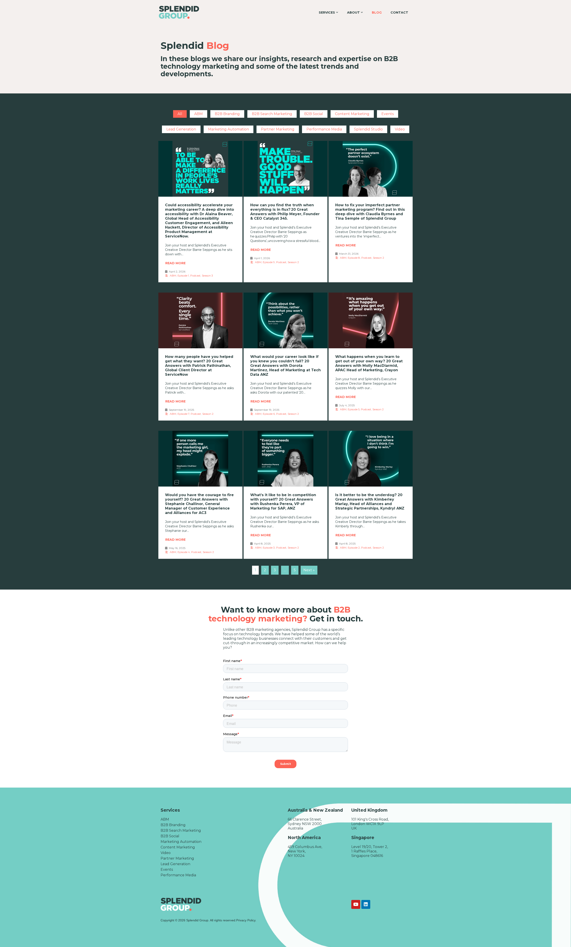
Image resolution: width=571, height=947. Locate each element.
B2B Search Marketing (272, 114)
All (180, 114)
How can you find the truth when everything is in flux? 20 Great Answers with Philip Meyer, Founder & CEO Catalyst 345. (285, 212)
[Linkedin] (365, 904)
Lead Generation (181, 129)
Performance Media (324, 129)
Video (400, 129)
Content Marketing (352, 114)
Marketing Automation (228, 129)
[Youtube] (355, 904)
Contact (399, 12)
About (353, 12)
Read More (175, 263)
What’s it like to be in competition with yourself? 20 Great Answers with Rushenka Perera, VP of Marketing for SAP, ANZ (283, 501)
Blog (377, 12)
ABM (198, 114)
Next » (309, 570)
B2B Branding (227, 114)
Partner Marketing (277, 129)
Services (327, 12)
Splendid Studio (368, 129)
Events (387, 114)
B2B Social (313, 114)
